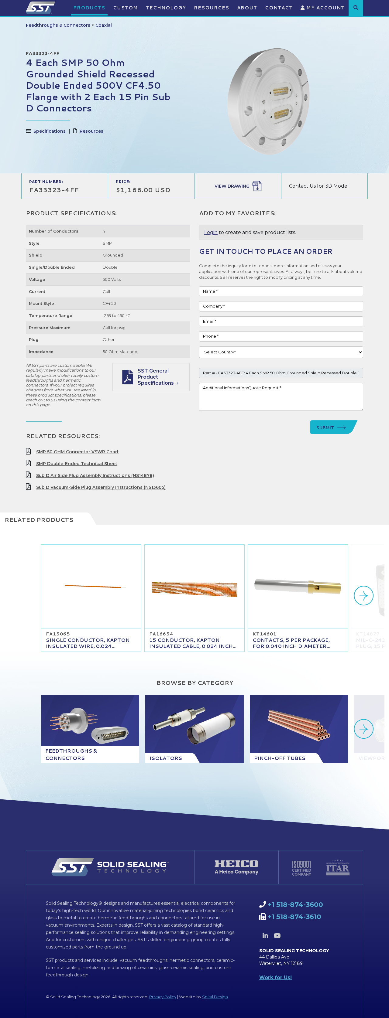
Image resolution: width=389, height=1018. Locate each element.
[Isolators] (194, 729)
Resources (211, 8)
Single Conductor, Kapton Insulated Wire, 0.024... (88, 642)
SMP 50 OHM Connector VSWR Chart (77, 452)
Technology (166, 8)
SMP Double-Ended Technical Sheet (76, 463)
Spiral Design (215, 996)
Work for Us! (275, 977)
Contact (279, 8)
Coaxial (103, 25)
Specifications (49, 131)
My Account (325, 8)
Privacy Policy (162, 996)
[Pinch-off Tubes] (299, 729)
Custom (125, 8)
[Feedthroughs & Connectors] (90, 729)
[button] (355, 7)
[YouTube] (277, 935)
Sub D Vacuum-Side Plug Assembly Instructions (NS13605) (101, 487)
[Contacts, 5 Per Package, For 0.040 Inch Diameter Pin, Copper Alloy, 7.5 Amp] (298, 586)
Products (89, 8)
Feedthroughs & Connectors (58, 25)
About (247, 8)
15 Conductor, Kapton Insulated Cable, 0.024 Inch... (192, 642)
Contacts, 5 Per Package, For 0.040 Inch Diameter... (291, 642)
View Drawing (232, 186)
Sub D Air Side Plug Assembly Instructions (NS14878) (95, 475)
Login (211, 232)
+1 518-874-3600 (295, 905)
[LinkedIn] (265, 935)
